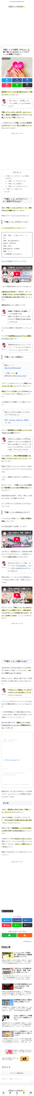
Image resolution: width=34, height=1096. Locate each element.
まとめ (7, 191)
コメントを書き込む (17, 1073)
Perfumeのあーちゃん (9, 725)
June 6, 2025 (21, 376)
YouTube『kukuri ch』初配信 (19, 420)
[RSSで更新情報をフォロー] (24, 935)
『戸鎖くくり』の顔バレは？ (14, 189)
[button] (30, 524)
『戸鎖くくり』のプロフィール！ (17, 181)
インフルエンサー (8, 911)
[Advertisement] (17, 28)
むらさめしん (6, 338)
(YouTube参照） (21, 565)
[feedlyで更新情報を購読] (9, 935)
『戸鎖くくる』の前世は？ (15, 183)
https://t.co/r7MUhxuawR (12, 368)
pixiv (17, 336)
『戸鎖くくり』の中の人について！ (17, 186)
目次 (14, 172)
